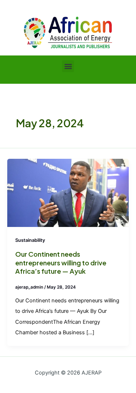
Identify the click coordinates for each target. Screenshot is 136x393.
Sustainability (30, 240)
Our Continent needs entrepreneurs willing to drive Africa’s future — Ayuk (60, 262)
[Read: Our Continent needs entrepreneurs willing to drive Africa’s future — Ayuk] (68, 192)
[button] (68, 66)
